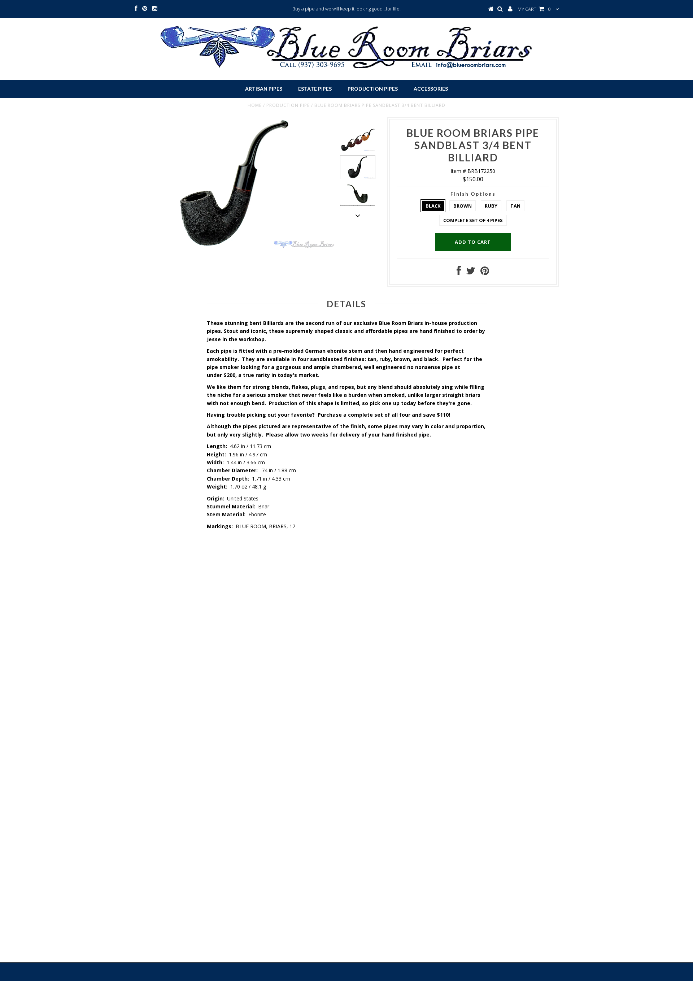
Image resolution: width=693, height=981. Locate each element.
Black (433, 206)
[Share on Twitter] (470, 272)
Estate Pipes (315, 89)
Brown (462, 206)
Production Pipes (373, 89)
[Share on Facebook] (459, 272)
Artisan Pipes (263, 89)
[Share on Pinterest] (484, 272)
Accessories (431, 89)
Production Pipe (288, 105)
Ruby (491, 206)
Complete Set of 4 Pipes (473, 220)
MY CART (534, 9)
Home (255, 105)
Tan (515, 206)
